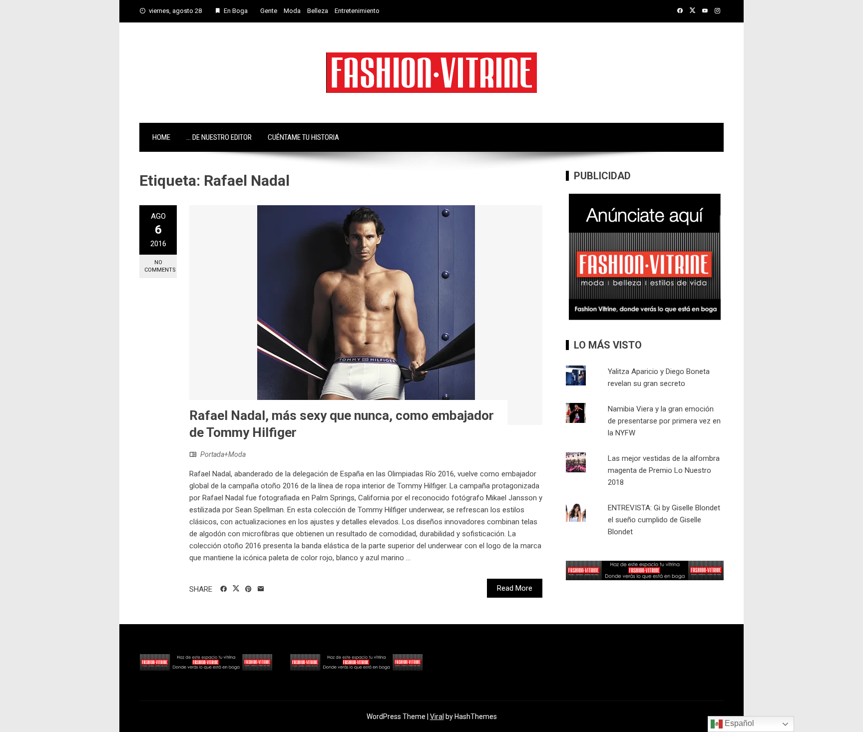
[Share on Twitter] (236, 589)
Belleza (317, 10)
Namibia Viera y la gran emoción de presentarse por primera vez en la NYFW (664, 420)
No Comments (160, 266)
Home (161, 137)
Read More (514, 588)
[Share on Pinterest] (248, 589)
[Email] (261, 589)
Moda (292, 10)
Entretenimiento (357, 10)
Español (738, 723)
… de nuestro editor (219, 137)
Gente (268, 10)
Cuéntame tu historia (303, 137)
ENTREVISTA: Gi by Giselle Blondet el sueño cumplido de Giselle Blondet (664, 519)
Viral (437, 717)
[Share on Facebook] (223, 589)
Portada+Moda (223, 454)
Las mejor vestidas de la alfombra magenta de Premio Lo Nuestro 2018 (664, 470)
